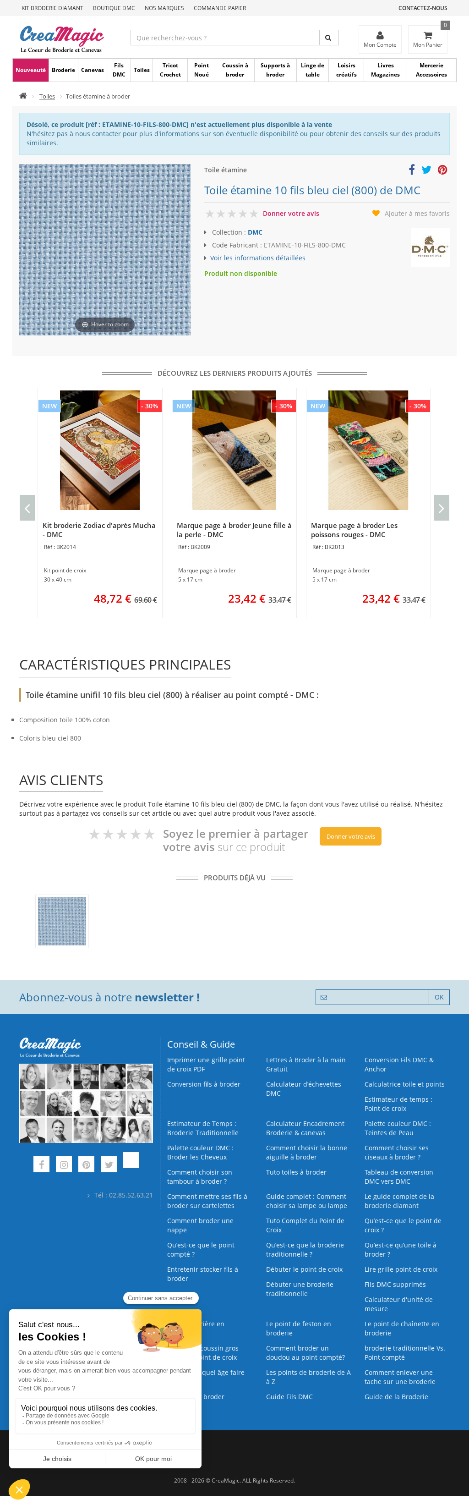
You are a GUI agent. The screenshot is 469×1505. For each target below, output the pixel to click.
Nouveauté (31, 70)
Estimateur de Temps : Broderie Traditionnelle (203, 1128)
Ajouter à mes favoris (417, 213)
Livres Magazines (385, 69)
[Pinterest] (86, 1165)
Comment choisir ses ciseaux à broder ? (397, 1152)
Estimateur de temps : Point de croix (398, 1104)
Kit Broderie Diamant (52, 8)
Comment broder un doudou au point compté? (305, 1353)
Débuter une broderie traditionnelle (299, 1289)
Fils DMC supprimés (395, 1284)
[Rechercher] (329, 37)
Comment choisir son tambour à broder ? (199, 1177)
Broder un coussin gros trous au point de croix (203, 1353)
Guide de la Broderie (396, 1396)
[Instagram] (64, 1165)
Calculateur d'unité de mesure (399, 1304)
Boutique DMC (114, 8)
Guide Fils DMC (289, 1396)
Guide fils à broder (195, 1396)
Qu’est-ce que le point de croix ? (403, 1225)
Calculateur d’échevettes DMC (303, 1089)
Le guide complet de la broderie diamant (399, 1201)
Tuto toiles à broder (296, 1172)
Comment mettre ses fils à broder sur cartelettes (207, 1201)
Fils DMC (119, 69)
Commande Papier (220, 8)
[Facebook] (41, 1165)
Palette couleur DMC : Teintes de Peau (398, 1128)
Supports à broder (275, 69)
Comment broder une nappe (200, 1225)
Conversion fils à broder (203, 1084)
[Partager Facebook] (412, 171)
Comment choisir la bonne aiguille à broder (306, 1152)
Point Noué (201, 69)
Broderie (63, 70)
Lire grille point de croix (401, 1269)
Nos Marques (164, 8)
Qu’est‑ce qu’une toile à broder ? (400, 1249)
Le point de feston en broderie (298, 1328)
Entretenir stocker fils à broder (202, 1274)
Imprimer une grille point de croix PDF (206, 1064)
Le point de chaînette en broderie (402, 1328)
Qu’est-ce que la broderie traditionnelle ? (305, 1249)
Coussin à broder (235, 69)
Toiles (142, 70)
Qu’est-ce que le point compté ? (200, 1249)
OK (439, 997)
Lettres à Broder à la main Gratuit (306, 1064)
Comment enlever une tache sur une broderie (400, 1377)
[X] (109, 1165)
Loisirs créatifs (346, 69)
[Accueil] (23, 96)
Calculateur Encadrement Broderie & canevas (305, 1128)
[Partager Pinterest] (442, 171)
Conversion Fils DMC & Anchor (399, 1064)
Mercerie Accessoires (431, 69)
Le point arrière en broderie (195, 1328)
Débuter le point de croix (304, 1269)
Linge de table (312, 69)
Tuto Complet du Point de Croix (305, 1225)
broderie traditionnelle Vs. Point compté (405, 1353)
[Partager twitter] (426, 171)
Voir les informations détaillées (257, 257)
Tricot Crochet (170, 69)
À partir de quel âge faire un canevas (206, 1377)
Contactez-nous (422, 8)
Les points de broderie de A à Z (308, 1377)
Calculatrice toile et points (405, 1084)
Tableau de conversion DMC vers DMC (399, 1177)
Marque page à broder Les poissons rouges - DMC (354, 530)
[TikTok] (131, 1165)
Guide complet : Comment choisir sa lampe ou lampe (306, 1201)
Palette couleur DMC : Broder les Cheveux (200, 1152)
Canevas (92, 70)
